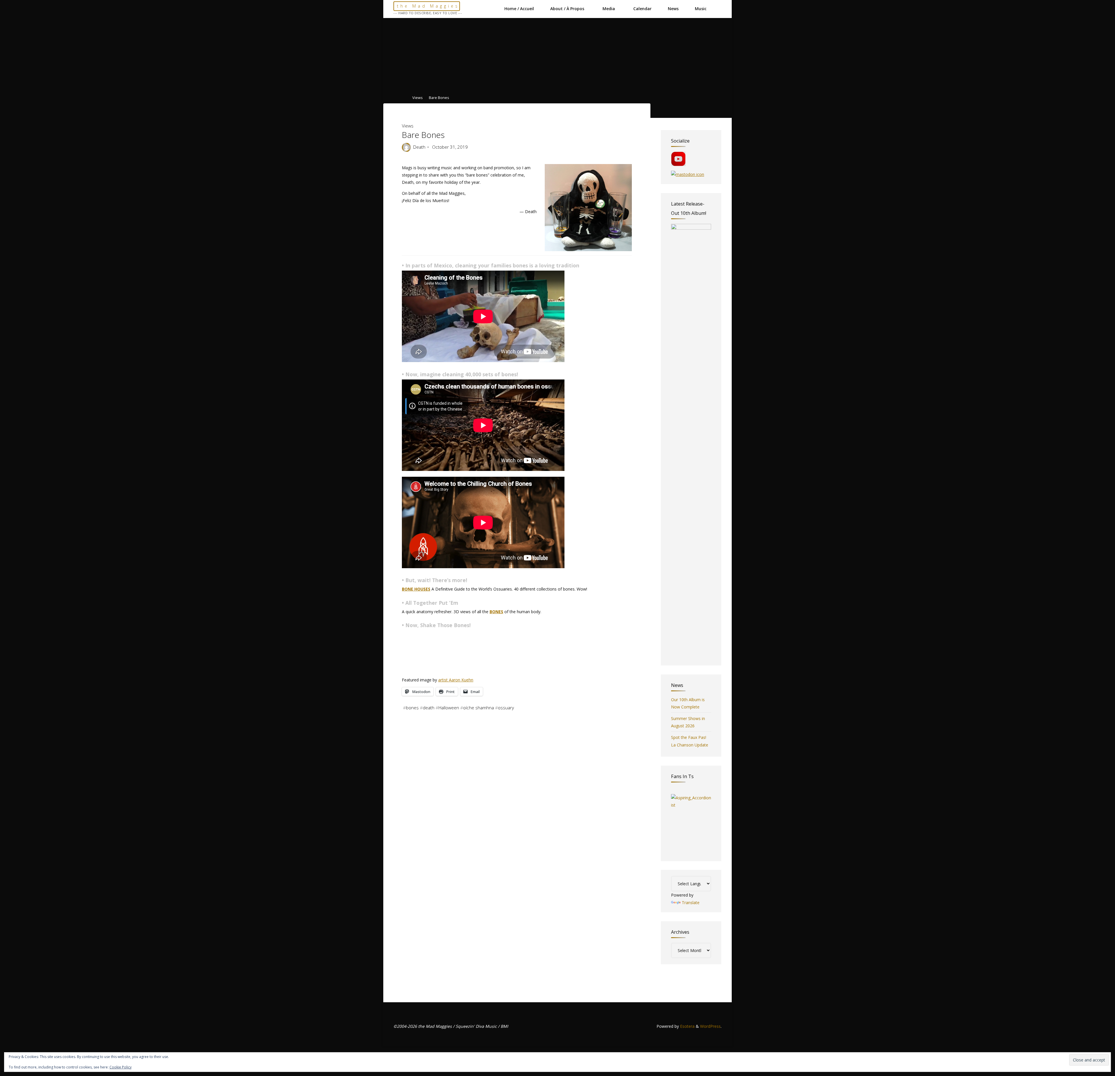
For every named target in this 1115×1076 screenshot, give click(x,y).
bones (412, 707)
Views (417, 98)
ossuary (506, 707)
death (428, 707)
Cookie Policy (120, 1067)
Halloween (448, 707)
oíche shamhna (478, 707)
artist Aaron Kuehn (455, 680)
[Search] (718, 9)
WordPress (710, 1026)
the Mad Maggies (428, 6)
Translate (690, 902)
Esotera (687, 1026)
